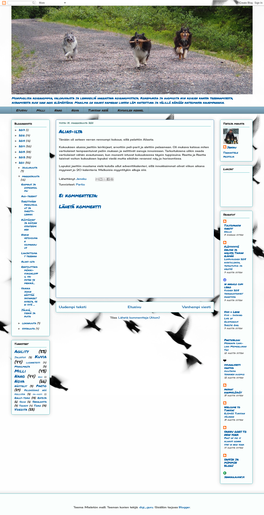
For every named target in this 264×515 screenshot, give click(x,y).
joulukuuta (29, 167)
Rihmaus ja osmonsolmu (29, 187)
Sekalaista (39, 402)
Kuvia (41, 356)
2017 (22, 130)
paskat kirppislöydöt (233, 390)
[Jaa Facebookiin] (108, 179)
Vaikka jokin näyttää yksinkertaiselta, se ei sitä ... (29, 296)
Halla (228, 231)
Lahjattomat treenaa (29, 254)
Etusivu (21, 110)
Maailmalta (22, 366)
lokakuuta (29, 323)
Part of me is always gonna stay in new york (234, 441)
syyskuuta (29, 328)
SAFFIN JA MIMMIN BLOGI (231, 463)
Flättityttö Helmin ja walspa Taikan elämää (234, 251)
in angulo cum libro (233, 285)
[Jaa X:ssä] (104, 179)
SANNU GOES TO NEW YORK (235, 433)
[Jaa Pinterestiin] (112, 179)
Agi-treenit (29, 196)
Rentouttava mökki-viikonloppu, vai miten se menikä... (29, 275)
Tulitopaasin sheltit (232, 226)
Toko (37, 405)
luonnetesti (33, 362)
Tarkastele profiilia (230, 154)
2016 (22, 135)
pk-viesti (37, 394)
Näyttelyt (20, 386)
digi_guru (146, 507)
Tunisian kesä (98, 110)
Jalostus (20, 357)
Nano (58, 110)
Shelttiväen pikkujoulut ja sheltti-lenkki (29, 207)
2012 (22, 157)
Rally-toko (22, 398)
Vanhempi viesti (196, 307)
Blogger (184, 507)
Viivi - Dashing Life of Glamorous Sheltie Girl (233, 320)
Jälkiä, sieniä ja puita (28, 313)
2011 (22, 163)
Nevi (40, 377)
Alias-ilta (28, 261)
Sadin (23, 402)
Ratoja (42, 398)
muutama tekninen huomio (234, 372)
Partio (80, 184)
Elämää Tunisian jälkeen (234, 414)
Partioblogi (232, 340)
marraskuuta (30, 176)
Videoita (20, 409)
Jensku (231, 147)
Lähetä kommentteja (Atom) (139, 317)
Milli (41, 110)
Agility (21, 351)
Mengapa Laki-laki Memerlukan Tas (235, 346)
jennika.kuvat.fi (234, 477)
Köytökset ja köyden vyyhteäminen (29, 224)
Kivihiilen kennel (131, 110)
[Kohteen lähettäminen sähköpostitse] (97, 179)
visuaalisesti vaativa (232, 366)
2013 (22, 152)
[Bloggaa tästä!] (101, 179)
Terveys (23, 405)
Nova (75, 110)
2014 (22, 146)
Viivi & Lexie (231, 312)
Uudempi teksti (72, 307)
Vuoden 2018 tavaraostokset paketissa (233, 293)
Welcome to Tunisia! (232, 408)
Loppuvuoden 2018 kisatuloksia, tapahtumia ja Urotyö (235, 264)
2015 (22, 141)
